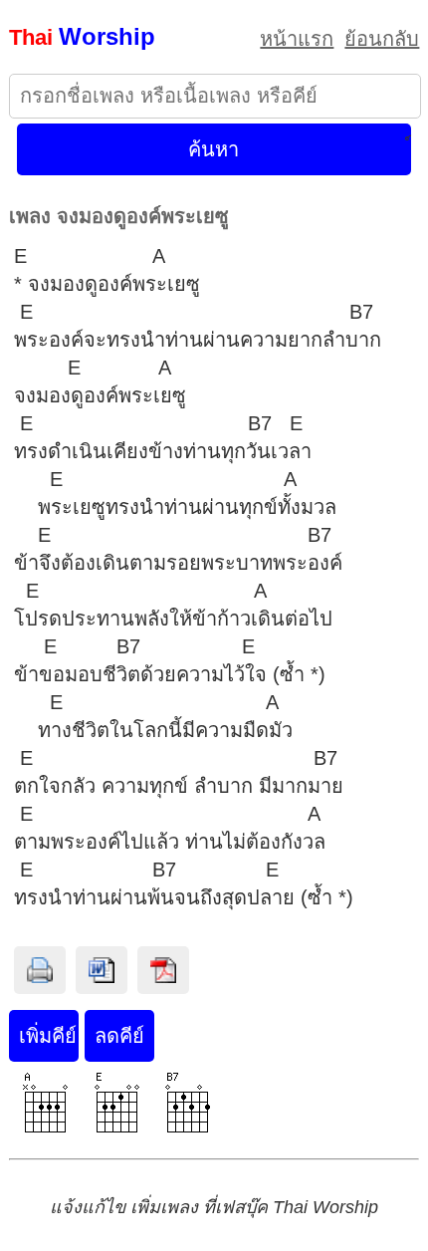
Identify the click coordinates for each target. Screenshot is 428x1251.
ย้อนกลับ (381, 39)
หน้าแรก (296, 39)
